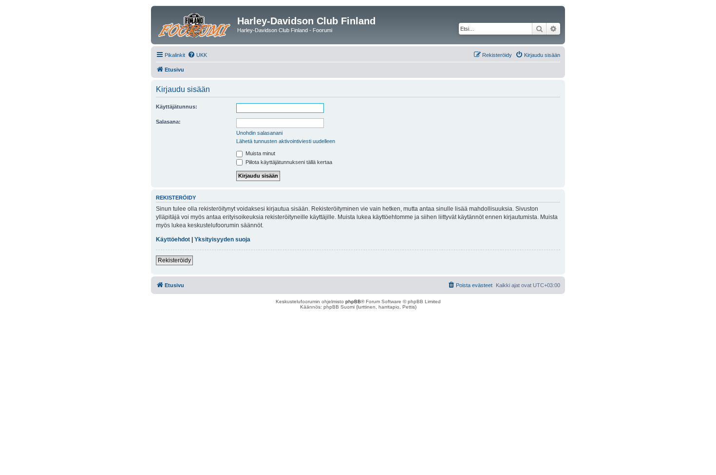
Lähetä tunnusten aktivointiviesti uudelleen (285, 141)
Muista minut (259, 153)
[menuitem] (197, 55)
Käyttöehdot (173, 239)
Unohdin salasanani (259, 133)
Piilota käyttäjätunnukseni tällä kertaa (288, 162)
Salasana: (168, 122)
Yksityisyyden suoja (222, 239)
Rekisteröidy (174, 260)
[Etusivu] (195, 23)
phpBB (353, 301)
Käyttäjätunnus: (176, 107)
